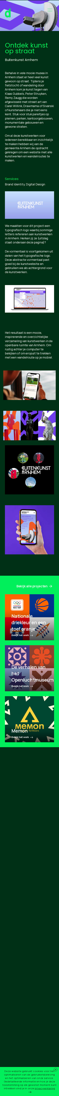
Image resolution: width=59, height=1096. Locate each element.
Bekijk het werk (20, 635)
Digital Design (35, 184)
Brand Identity (15, 184)
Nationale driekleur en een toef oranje (28, 622)
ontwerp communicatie (8, 13)
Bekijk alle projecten (32, 586)
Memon (19, 731)
